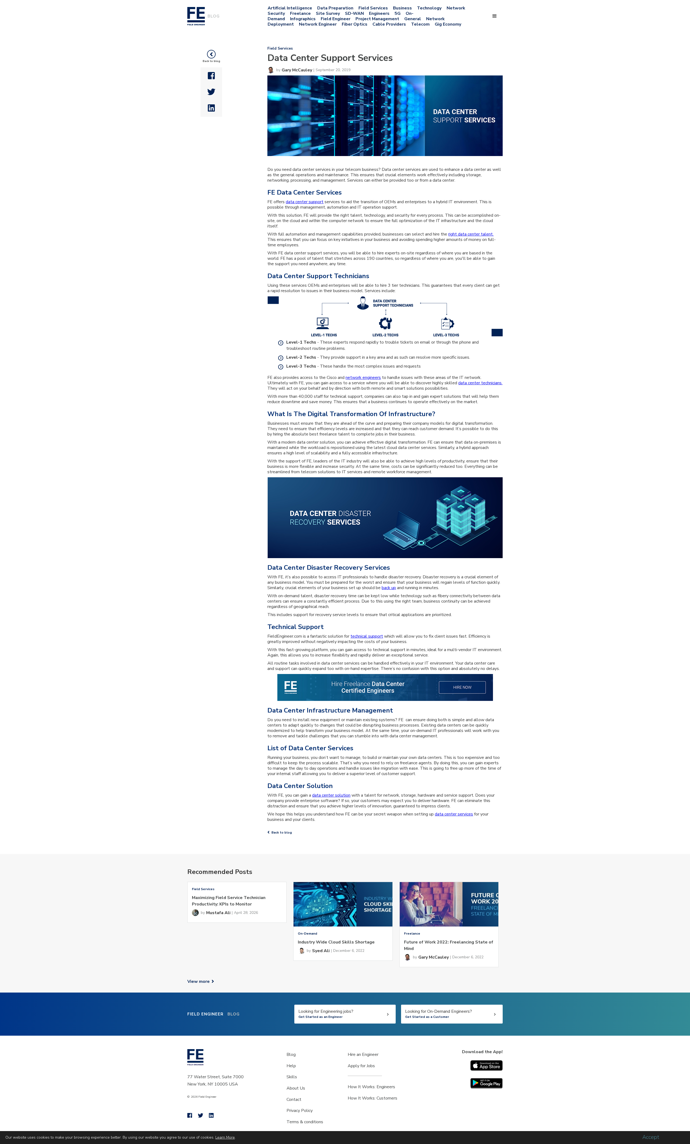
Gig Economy (448, 24)
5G (398, 13)
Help (291, 1066)
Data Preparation (335, 8)
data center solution (331, 795)
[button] (495, 16)
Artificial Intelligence (290, 8)
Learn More (225, 1137)
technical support (366, 636)
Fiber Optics (354, 24)
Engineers (379, 13)
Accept (650, 1137)
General (412, 19)
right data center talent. (471, 234)
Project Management (377, 19)
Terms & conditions (305, 1122)
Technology (429, 8)
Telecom (420, 24)
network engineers (363, 378)
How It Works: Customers (372, 1098)
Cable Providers (389, 24)
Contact (294, 1099)
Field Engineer (335, 19)
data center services (454, 814)
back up (389, 588)
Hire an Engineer (363, 1054)
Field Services (373, 8)
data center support (304, 202)
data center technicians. (480, 383)
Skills (292, 1077)
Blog (291, 1054)
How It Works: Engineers (371, 1087)
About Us (296, 1088)
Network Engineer (318, 24)
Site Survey (328, 13)
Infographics (303, 19)
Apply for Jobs (361, 1066)
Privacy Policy (300, 1111)
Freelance (300, 13)
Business (402, 8)
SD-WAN (354, 13)
